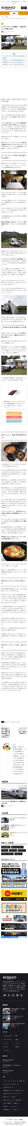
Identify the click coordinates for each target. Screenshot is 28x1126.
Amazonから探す (14, 413)
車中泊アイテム (8, 1093)
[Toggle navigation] (22, 8)
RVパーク (15, 1084)
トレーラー (21, 850)
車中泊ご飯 (19, 1100)
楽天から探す (14, 417)
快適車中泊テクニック (9, 1090)
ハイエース (14, 1081)
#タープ (7, 722)
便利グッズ (20, 1090)
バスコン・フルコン (7, 854)
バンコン (4, 850)
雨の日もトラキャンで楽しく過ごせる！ (14, 64)
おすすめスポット (8, 1087)
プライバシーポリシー (8, 1122)
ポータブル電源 (8, 1103)
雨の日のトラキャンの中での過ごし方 (13, 62)
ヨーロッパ (17, 1093)
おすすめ (15, 1119)
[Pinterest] (17, 996)
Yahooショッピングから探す (14, 421)
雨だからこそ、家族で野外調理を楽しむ (14, 60)
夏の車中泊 (7, 1109)
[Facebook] (4, 996)
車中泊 (6, 1106)
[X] (9, 996)
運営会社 (24, 1122)
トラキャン (18, 854)
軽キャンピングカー (17, 847)
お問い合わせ (17, 1122)
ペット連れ (15, 1109)
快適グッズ (7, 1096)
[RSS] (21, 996)
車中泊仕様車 (5, 847)
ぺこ (5, 31)
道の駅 (21, 1081)
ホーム (2, 16)
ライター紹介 (9, 1119)
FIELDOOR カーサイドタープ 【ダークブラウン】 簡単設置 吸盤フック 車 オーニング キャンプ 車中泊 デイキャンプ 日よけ (14, 403)
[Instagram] (13, 996)
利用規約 (21, 1119)
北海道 (16, 1103)
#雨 (18, 722)
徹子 (5, 806)
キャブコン (13, 850)
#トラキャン (13, 722)
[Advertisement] (14, 83)
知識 (7, 16)
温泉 (13, 1096)
